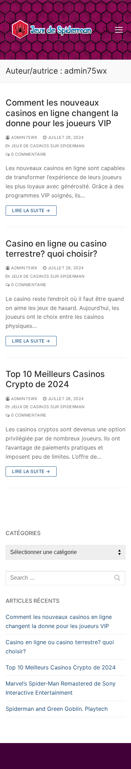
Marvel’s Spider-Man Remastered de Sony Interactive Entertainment (61, 688)
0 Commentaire (28, 154)
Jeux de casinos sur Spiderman (47, 145)
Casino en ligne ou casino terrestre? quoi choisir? (56, 248)
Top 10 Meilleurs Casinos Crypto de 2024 (55, 379)
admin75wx (23, 137)
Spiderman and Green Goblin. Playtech (57, 708)
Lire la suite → (31, 210)
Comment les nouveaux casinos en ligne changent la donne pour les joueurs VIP (62, 112)
